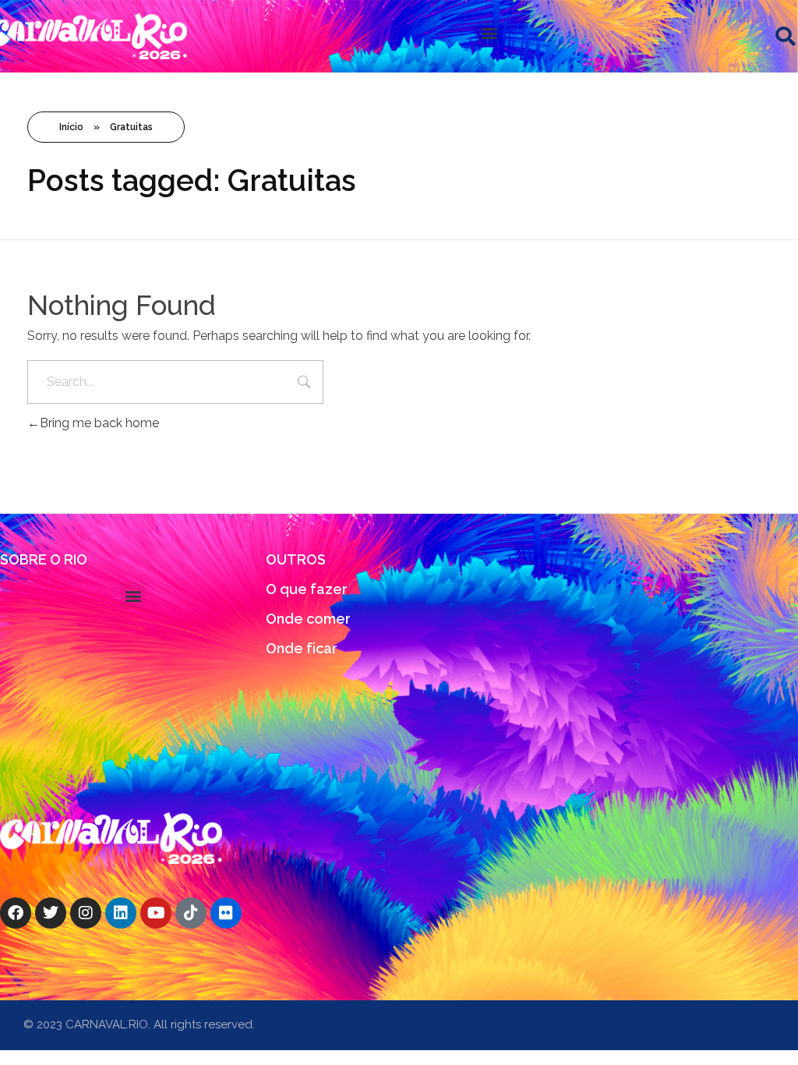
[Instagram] (85, 913)
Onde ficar (301, 648)
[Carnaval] (111, 838)
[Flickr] (226, 913)
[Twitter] (50, 913)
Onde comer (308, 618)
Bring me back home (99, 423)
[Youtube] (155, 913)
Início (71, 127)
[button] (490, 32)
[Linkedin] (120, 913)
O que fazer (307, 589)
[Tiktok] (191, 913)
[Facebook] (15, 913)
